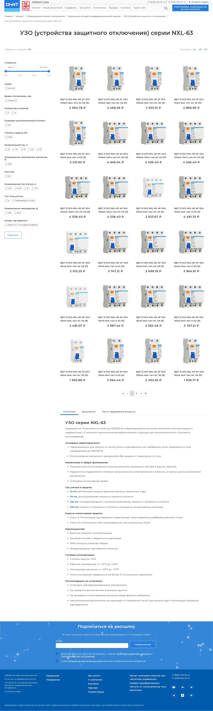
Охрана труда (96, 692)
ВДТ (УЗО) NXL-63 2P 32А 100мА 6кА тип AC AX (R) (75, 101)
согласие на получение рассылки (85, 661)
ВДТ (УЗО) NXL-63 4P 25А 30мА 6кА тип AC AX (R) (75, 319)
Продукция (52, 675)
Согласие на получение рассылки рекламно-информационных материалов (21, 685)
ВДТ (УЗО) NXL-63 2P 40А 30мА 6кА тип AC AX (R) (189, 373)
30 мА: (74, 496)
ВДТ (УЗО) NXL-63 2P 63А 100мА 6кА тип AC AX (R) (151, 373)
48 (200, 49)
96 (205, 49)
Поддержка (71, 8)
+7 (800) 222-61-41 (156, 2)
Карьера (113, 8)
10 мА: (73, 491)
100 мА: (74, 501)
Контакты (126, 8)
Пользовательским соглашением (78, 656)
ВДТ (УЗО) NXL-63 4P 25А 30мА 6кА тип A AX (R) (113, 319)
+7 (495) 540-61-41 (177, 2)
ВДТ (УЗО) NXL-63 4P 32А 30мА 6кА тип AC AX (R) (151, 264)
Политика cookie (12, 691)
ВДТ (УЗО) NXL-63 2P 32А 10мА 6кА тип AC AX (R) (189, 101)
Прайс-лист (139, 8)
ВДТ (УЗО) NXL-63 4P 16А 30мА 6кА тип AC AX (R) (150, 319)
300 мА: (74, 507)
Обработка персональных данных (20, 675)
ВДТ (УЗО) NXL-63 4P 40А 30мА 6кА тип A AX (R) (113, 264)
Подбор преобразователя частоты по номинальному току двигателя (148, 686)
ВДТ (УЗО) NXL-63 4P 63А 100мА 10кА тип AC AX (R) (113, 155)
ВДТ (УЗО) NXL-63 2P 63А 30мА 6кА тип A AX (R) (113, 373)
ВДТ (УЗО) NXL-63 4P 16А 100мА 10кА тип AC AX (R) (113, 210)
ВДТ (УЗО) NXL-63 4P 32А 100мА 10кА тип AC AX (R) (189, 155)
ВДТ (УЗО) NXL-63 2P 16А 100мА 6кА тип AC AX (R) (150, 101)
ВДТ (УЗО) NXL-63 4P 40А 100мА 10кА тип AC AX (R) (151, 155)
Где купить (85, 8)
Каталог (36, 8)
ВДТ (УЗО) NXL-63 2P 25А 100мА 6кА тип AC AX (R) (113, 101)
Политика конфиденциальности (20, 679)
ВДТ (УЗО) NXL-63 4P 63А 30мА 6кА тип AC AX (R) (151, 210)
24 (194, 49)
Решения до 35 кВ (52, 8)
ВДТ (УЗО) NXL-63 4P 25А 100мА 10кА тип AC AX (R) (75, 210)
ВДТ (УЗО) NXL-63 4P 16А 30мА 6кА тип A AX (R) (188, 319)
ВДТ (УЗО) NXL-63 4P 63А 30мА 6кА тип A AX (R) (189, 210)
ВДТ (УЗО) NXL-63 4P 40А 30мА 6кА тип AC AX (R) (75, 264)
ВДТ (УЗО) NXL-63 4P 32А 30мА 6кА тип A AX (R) (189, 264)
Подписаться (143, 644)
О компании (99, 8)
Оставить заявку (200, 2)
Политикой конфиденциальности (133, 654)
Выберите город (40, 2)
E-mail (59, 641)
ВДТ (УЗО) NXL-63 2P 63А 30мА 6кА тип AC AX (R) (75, 373)
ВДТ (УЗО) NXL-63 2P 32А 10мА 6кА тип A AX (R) (75, 155)
